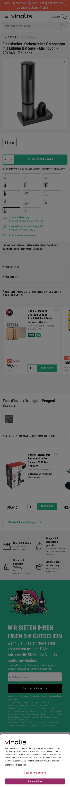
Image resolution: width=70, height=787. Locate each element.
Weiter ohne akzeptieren (15, 765)
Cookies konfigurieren (35, 772)
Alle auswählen (35, 781)
